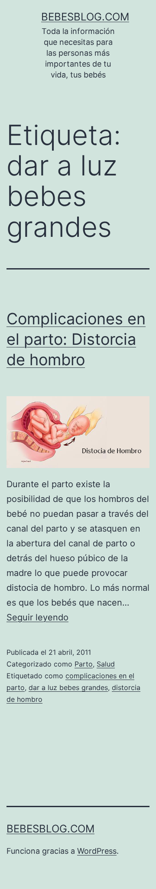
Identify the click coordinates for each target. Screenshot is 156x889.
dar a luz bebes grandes (68, 687)
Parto (84, 664)
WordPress (97, 850)
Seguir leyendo (37, 617)
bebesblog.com (85, 16)
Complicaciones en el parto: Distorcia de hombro (76, 339)
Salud (106, 664)
